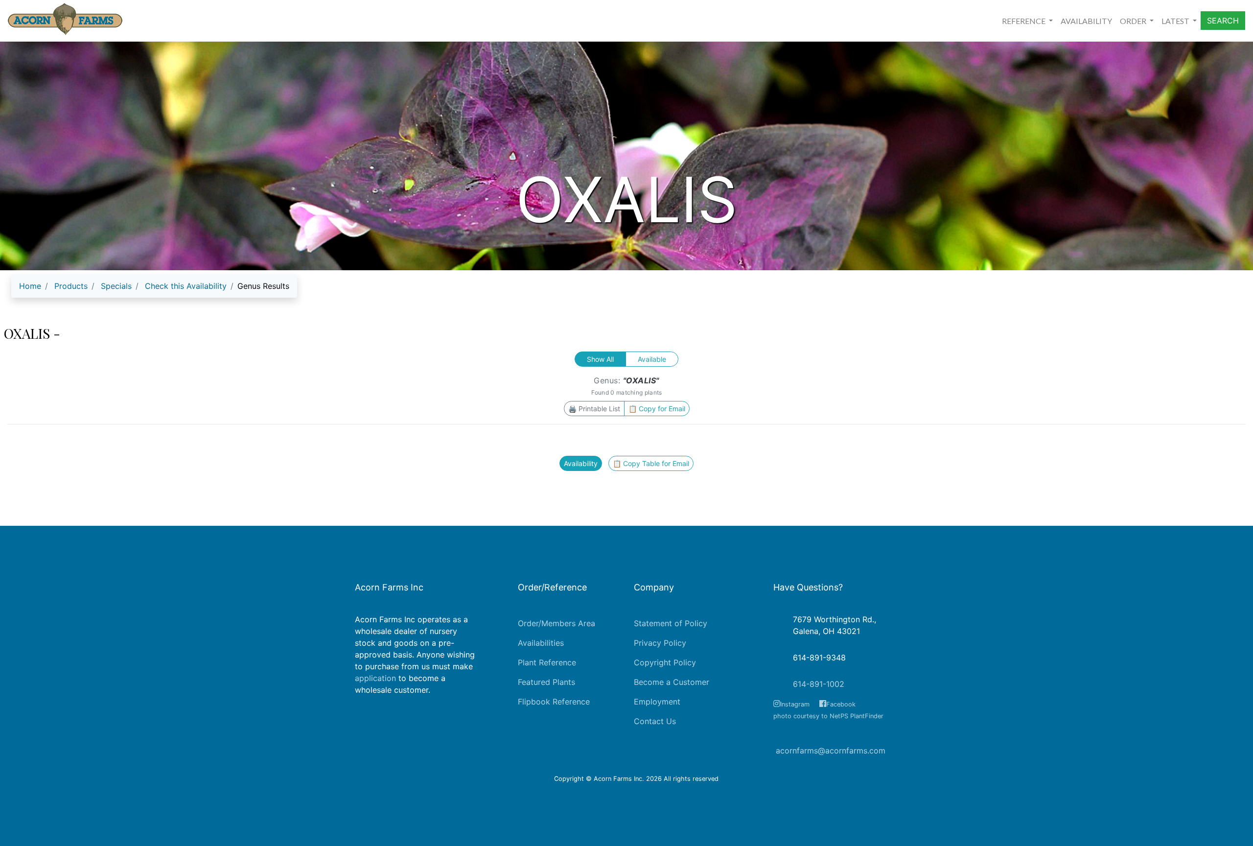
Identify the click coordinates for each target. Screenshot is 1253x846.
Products (71, 286)
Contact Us (655, 721)
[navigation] (154, 290)
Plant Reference (547, 662)
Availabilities (541, 643)
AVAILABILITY (1086, 20)
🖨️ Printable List (594, 408)
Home (30, 286)
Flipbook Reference (554, 701)
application (375, 678)
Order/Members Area (556, 623)
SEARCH (1223, 20)
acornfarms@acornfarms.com (830, 750)
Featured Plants (546, 682)
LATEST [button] (1176, 20)
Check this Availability (186, 286)
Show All (600, 359)
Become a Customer (671, 682)
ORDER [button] (1134, 20)
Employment (657, 701)
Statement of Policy (670, 623)
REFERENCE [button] (1024, 20)
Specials (116, 286)
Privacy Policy (660, 643)
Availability (581, 463)
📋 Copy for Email (656, 408)
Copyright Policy (665, 662)
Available (652, 359)
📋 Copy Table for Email (651, 463)
